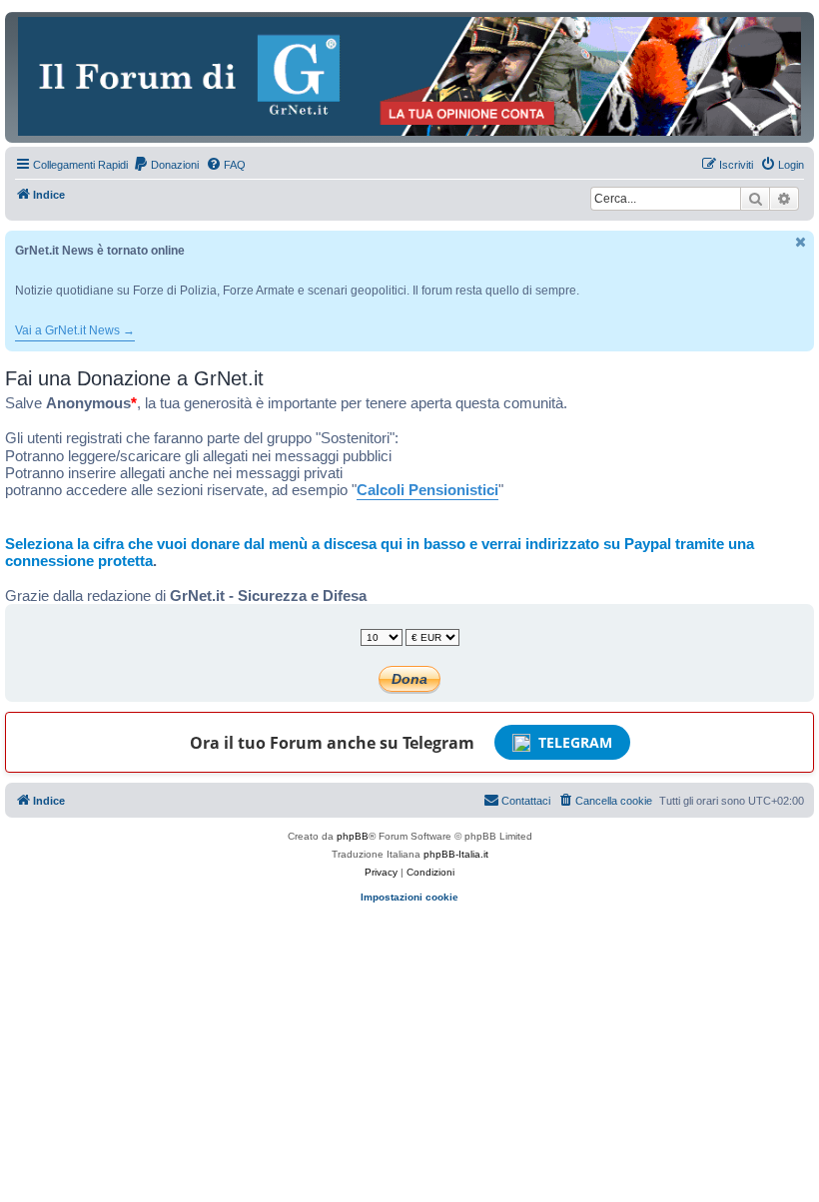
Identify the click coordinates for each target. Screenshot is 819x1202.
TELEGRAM (575, 742)
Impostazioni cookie (409, 897)
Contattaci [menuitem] (525, 801)
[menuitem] (166, 165)
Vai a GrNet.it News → (75, 330)
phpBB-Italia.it (455, 854)
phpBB (353, 836)
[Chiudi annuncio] (801, 242)
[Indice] (409, 76)
